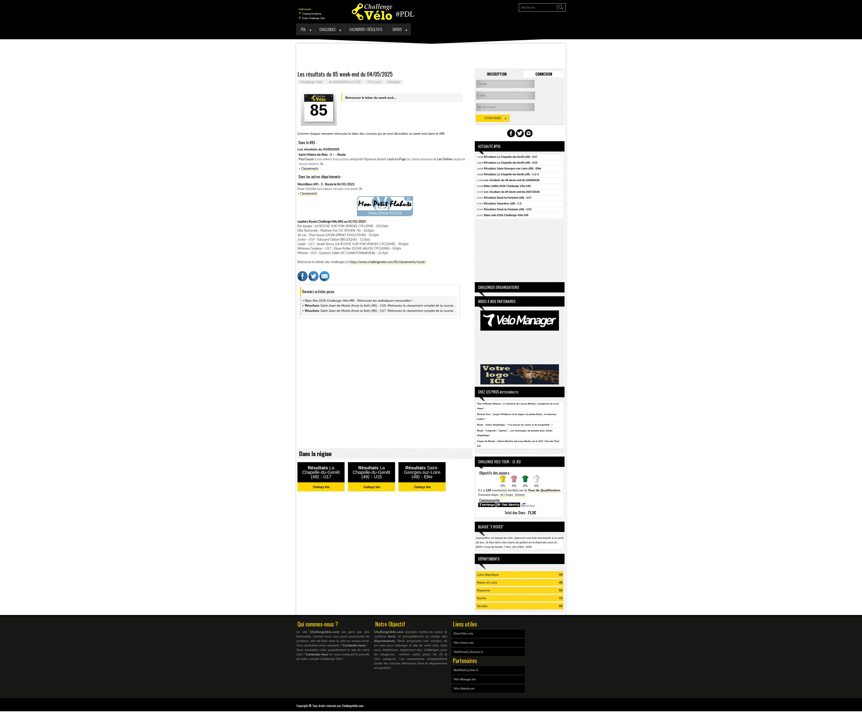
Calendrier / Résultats (365, 29)
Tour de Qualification (544, 490)
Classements (309, 168)
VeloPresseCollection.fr (468, 652)
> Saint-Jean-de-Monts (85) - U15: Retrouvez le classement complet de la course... (379, 305)
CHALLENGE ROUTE (385, 213)
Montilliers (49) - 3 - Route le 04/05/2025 (325, 184)
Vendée (482, 606)
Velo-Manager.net (464, 679)
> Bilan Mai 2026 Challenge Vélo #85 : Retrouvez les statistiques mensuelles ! (357, 300)
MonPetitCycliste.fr (465, 670)
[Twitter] (564, 703)
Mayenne (483, 590)
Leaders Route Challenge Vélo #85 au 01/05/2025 (331, 221)
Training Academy (311, 13)
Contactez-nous (354, 645)
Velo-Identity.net (464, 688)
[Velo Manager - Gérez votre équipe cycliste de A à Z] (487, 506)
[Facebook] (562, 703)
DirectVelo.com (463, 633)
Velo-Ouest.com (463, 642)
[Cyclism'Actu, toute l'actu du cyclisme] (528, 506)
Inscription (497, 74)
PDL (303, 29)
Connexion (543, 74)
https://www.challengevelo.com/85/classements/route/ (388, 262)
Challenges (327, 29)
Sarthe (481, 598)
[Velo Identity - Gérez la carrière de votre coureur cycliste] (508, 506)
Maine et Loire (487, 582)
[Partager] (302, 280)
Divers (397, 29)
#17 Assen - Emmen (512, 494)
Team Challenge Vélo (313, 18)
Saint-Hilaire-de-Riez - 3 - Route (322, 154)
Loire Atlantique (488, 574)
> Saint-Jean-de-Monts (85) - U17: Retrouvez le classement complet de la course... (379, 310)
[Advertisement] (431, 56)
